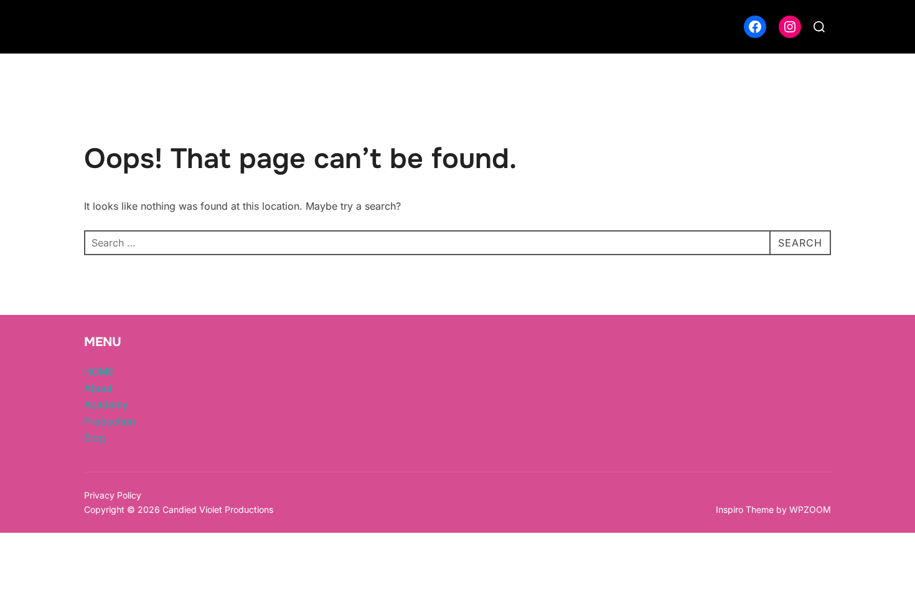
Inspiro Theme (745, 509)
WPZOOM (810, 509)
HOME (99, 371)
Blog (94, 437)
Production (109, 421)
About (98, 388)
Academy (106, 404)
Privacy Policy (112, 495)
